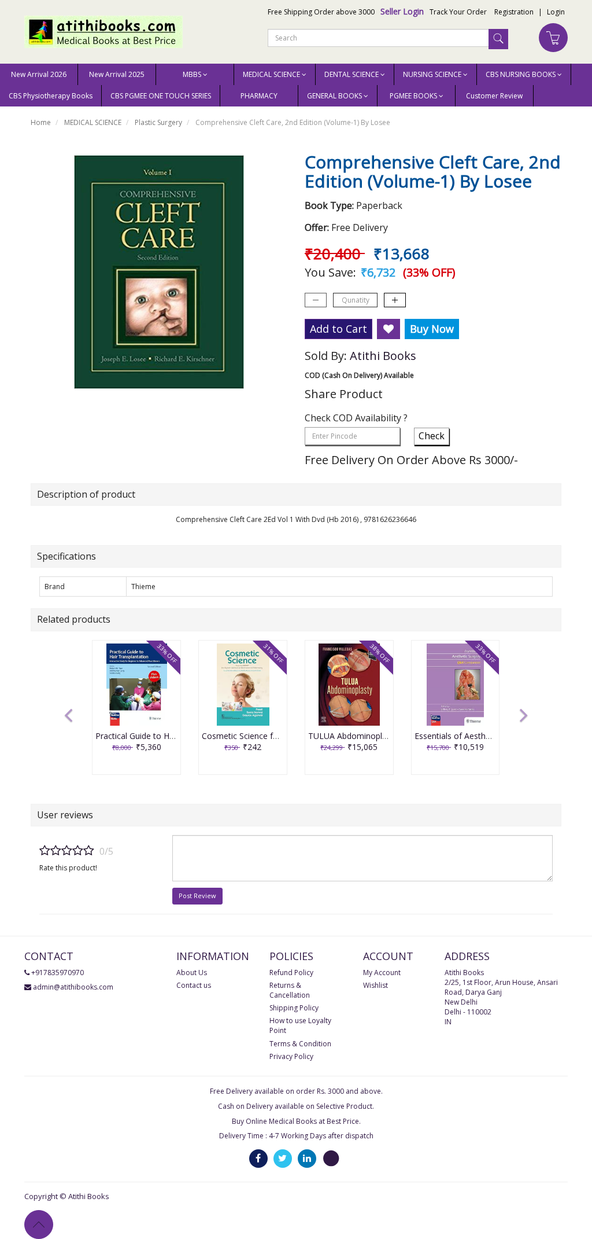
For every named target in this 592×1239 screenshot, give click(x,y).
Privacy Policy (291, 1056)
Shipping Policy (294, 1008)
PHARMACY (259, 96)
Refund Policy (291, 972)
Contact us (193, 985)
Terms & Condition (300, 1044)
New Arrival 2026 (38, 74)
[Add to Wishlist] (388, 329)
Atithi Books (383, 355)
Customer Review (494, 96)
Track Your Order (458, 12)
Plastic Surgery (158, 122)
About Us (191, 972)
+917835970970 (57, 972)
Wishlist (375, 985)
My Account (382, 972)
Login (556, 12)
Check (432, 435)
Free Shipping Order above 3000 (321, 12)
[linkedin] (307, 1158)
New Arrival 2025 (117, 74)
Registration (514, 12)
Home (41, 122)
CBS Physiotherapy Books (50, 96)
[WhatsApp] (331, 1158)
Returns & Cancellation (289, 990)
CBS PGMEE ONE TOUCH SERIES (160, 96)
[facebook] (258, 1158)
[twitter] (282, 1158)
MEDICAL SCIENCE (92, 122)
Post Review (197, 895)
